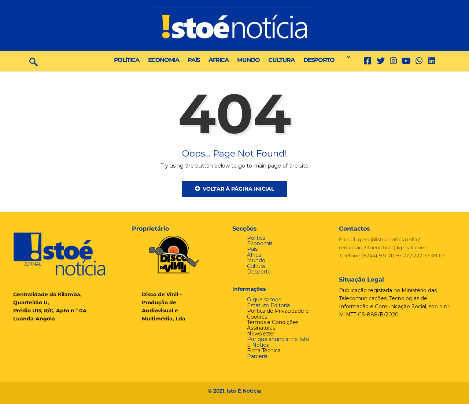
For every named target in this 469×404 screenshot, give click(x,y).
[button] (346, 57)
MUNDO (248, 59)
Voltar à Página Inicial (238, 189)
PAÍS (193, 59)
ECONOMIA (163, 59)
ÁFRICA (218, 59)
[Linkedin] (431, 61)
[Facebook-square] (367, 61)
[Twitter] (380, 61)
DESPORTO (319, 59)
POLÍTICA (126, 59)
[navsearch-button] (33, 61)
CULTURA (281, 59)
